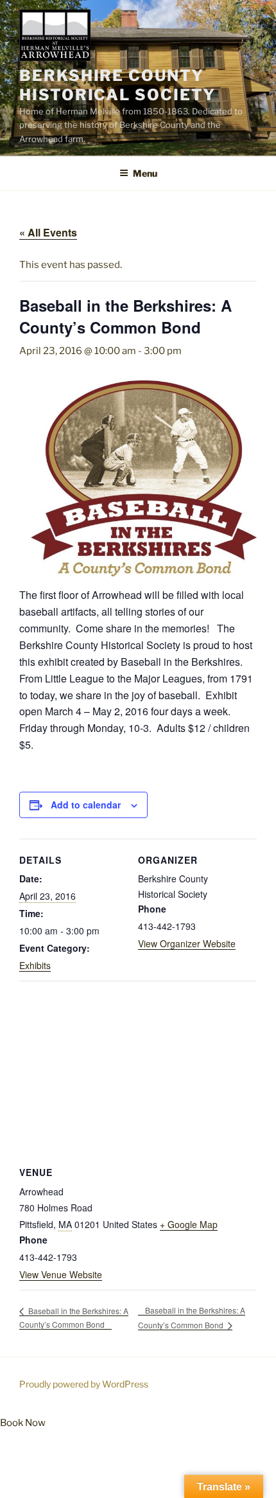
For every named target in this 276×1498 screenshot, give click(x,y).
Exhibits (35, 965)
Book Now (23, 1423)
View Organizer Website (187, 943)
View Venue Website (60, 1274)
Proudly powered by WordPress (83, 1383)
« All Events (48, 232)
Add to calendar (86, 804)
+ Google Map (189, 1224)
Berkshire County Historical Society (117, 85)
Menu (145, 173)
